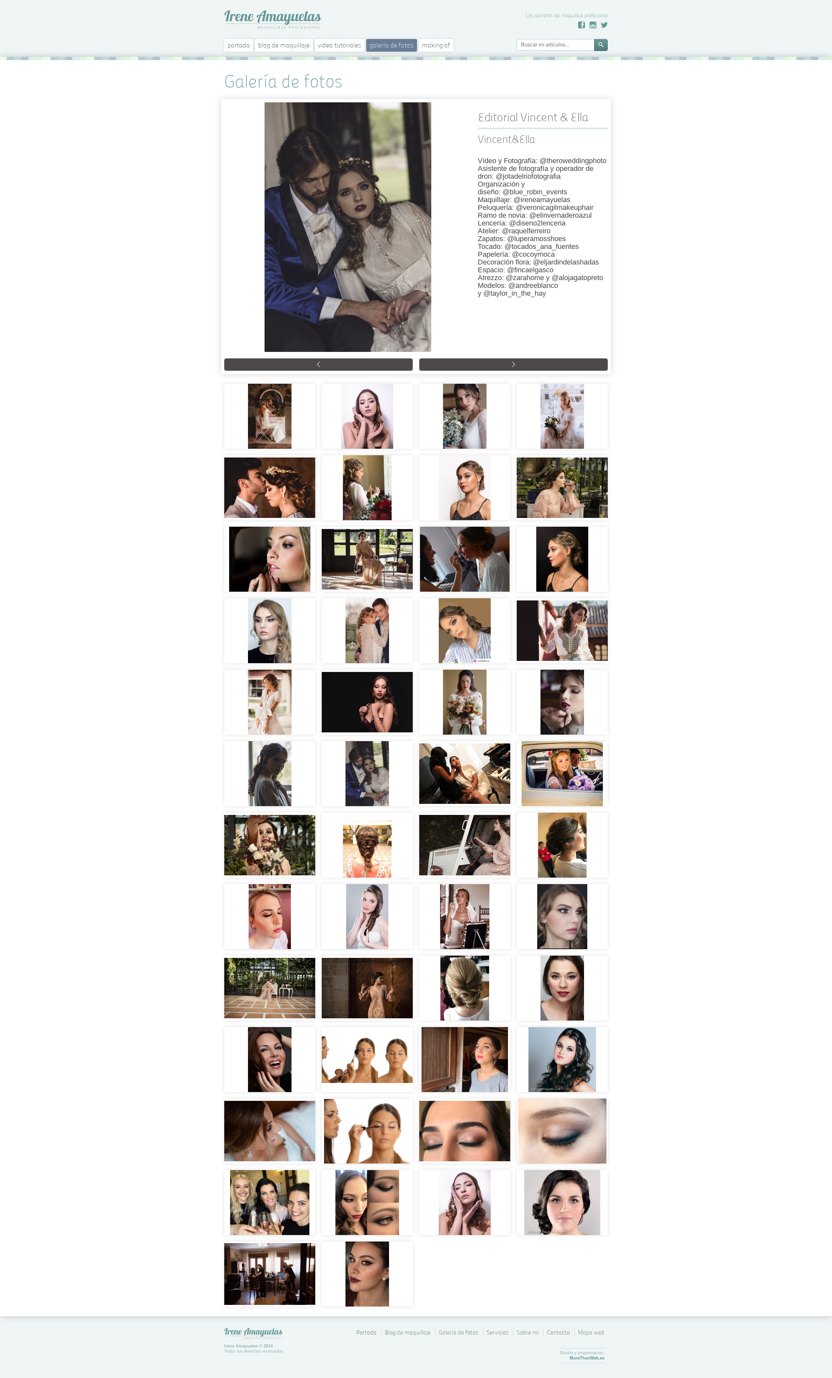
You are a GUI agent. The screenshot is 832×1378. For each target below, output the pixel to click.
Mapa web (591, 1332)
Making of (436, 45)
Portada (239, 45)
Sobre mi (528, 1332)
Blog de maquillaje (284, 45)
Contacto (558, 1332)
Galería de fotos (392, 45)
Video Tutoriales (339, 45)
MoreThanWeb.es (587, 1358)
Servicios (498, 1332)
